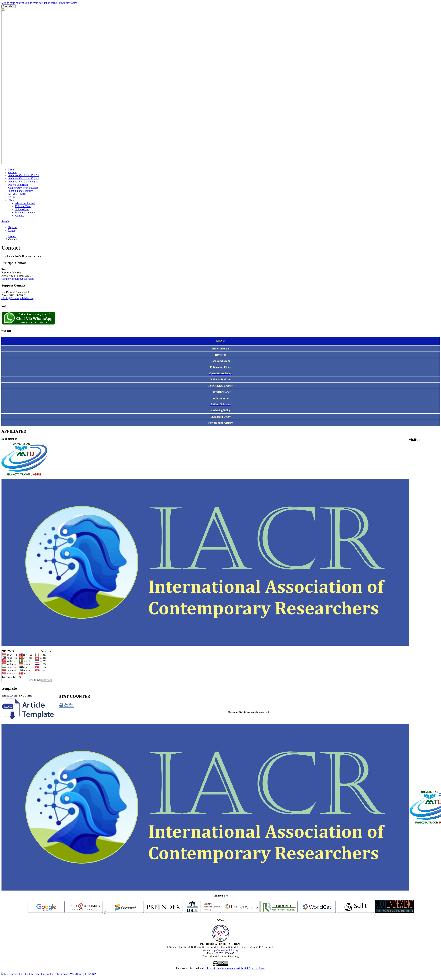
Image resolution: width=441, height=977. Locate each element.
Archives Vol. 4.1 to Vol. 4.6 (23, 178)
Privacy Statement (25, 212)
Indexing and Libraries (20, 190)
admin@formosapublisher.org (17, 278)
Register (12, 227)
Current (12, 172)
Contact (19, 215)
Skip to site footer (67, 2)
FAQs (11, 197)
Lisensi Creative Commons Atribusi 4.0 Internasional (235, 968)
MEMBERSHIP (17, 193)
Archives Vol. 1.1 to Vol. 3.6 (23, 175)
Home (11, 169)
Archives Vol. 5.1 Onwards (23, 181)
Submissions (22, 209)
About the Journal (25, 203)
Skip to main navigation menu (40, 2)
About (11, 200)
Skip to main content (12, 2)
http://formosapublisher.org (225, 950)
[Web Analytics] (66, 706)
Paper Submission (18, 184)
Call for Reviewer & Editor (23, 187)
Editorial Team (23, 206)
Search (5, 221)
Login (11, 230)
